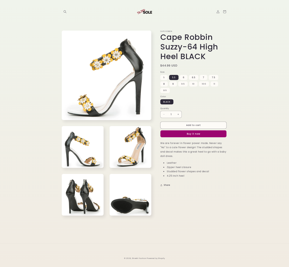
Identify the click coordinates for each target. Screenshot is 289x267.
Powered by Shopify (156, 258)
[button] (65, 11)
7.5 (213, 77)
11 (216, 84)
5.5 (174, 77)
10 (194, 84)
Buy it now (193, 133)
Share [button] (167, 185)
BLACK (166, 101)
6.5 (193, 77)
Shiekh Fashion (139, 258)
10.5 (205, 84)
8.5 (166, 91)
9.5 (184, 84)
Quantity (164, 108)
